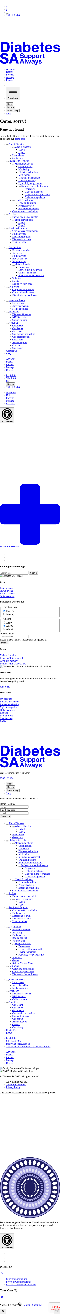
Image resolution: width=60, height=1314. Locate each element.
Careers (16, 345)
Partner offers (6, 715)
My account (6, 698)
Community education (23, 292)
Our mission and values (23, 334)
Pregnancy (30, 189)
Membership (12, 110)
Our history (17, 348)
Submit (33, 573)
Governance (18, 331)
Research (10, 80)
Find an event (19, 233)
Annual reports (19, 342)
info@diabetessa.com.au (18, 1043)
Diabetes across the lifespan (34, 186)
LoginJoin (11, 375)
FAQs (9, 353)
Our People (17, 328)
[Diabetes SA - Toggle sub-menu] (7, 144)
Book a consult (19, 258)
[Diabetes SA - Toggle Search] (7, 13)
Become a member (21, 250)
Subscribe (5, 816)
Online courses (19, 320)
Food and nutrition (27, 203)
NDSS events (19, 317)
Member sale (6, 718)
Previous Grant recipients (18, 1281)
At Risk (12, 214)
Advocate (11, 69)
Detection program (21, 236)
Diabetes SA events (21, 314)
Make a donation (23, 264)
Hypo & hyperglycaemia (30, 183)
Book (9, 104)
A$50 (9, 622)
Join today (5, 686)
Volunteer (17, 278)
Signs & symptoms (24, 219)
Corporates (14, 286)
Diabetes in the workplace (37, 194)
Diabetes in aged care (35, 197)
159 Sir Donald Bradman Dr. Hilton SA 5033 (28, 1046)
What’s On (14, 311)
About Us (13, 322)
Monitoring (23, 169)
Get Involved (15, 247)
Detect (9, 72)
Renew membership (9, 704)
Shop (8, 113)
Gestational (17, 158)
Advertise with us (20, 306)
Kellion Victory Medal (23, 284)
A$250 (9, 629)
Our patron (17, 339)
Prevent (10, 74)
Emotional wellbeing (28, 208)
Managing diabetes (24, 163)
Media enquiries (20, 308)
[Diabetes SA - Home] (30, 42)
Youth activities (19, 242)
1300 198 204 (13, 15)
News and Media (17, 300)
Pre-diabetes (18, 155)
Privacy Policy (13, 1087)
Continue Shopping (32, 1305)
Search (10, 384)
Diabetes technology (28, 172)
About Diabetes (16, 144)
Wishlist (11, 378)
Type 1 (21, 149)
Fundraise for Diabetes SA (31, 275)
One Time (11, 611)
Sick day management (29, 177)
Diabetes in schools (34, 191)
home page (20, 138)
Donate (10, 107)
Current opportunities (16, 1279)
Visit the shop (19, 261)
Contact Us (11, 350)
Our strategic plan (21, 336)
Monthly (10, 614)
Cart (9, 381)
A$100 (9, 625)
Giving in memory (27, 272)
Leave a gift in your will (30, 269)
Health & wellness (24, 200)
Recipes (4, 712)
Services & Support (18, 228)
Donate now (24, 267)
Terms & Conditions (16, 1084)
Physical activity (26, 205)
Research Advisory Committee (21, 1284)
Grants (15, 281)
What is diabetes (23, 147)
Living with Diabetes (19, 161)
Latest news (18, 303)
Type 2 (21, 152)
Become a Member (9, 701)
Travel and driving (27, 180)
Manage (10, 77)
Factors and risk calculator (25, 217)
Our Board (17, 325)
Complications (25, 166)
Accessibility (7, 421)
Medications (24, 175)
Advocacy (17, 253)
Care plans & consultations (25, 211)
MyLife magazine (8, 707)
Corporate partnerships (23, 289)
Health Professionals (10, 546)
